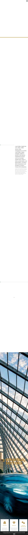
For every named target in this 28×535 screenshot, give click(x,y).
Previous (1, 289)
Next (27, 289)
